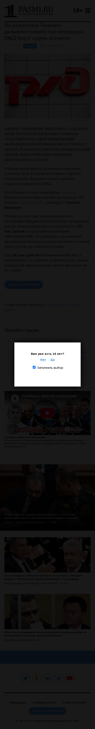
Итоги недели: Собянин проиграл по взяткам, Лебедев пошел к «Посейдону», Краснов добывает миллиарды (43, 577)
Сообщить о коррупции (23, 284)
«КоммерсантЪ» (31, 202)
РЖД (43, 46)
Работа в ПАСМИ (74, 702)
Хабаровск (56, 46)
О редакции (18, 702)
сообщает (69, 192)
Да (53, 359)
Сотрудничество (44, 702)
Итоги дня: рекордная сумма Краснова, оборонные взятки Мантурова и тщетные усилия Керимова (45, 633)
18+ (78, 10)
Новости (30, 46)
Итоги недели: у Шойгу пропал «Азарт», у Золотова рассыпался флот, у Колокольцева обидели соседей (41, 516)
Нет (43, 359)
